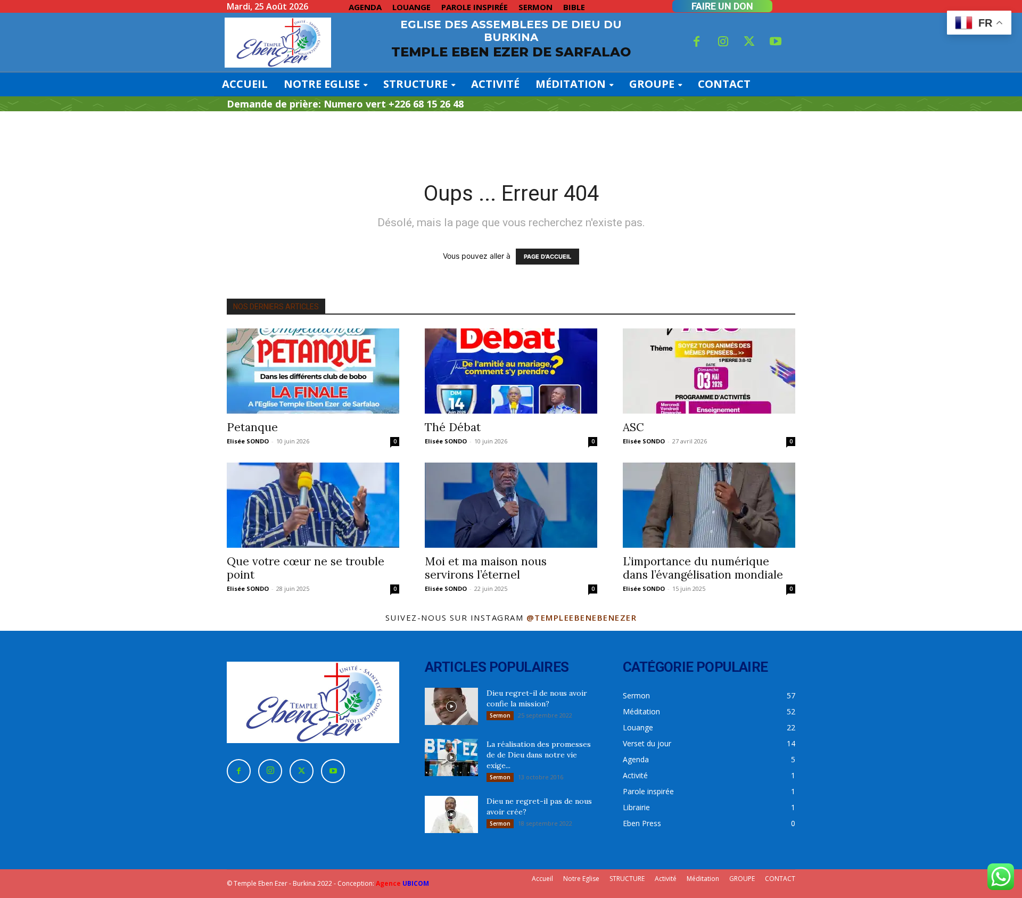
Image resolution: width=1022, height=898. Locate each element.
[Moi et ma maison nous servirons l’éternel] (511, 505)
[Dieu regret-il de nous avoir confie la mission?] (451, 706)
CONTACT (780, 878)
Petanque (252, 427)
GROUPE (742, 878)
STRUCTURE (627, 878)
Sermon (500, 715)
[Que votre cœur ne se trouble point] (313, 505)
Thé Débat (453, 427)
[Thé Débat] (511, 371)
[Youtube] (776, 42)
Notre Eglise (581, 878)
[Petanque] (313, 371)
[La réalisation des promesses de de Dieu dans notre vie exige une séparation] (451, 757)
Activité (666, 878)
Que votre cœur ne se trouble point (305, 568)
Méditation (703, 878)
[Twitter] (749, 42)
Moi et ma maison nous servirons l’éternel (486, 568)
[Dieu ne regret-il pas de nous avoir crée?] (451, 814)
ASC (633, 427)
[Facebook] (696, 42)
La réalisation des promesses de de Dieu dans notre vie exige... (539, 754)
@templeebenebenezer (581, 617)
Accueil (542, 878)
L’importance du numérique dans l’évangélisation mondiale (703, 568)
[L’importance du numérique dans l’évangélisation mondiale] (709, 505)
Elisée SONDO (248, 441)
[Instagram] (722, 42)
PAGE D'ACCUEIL (547, 256)
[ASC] (709, 371)
